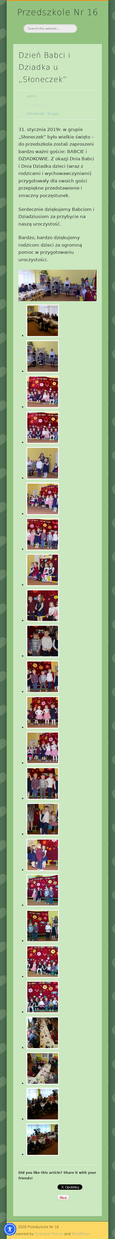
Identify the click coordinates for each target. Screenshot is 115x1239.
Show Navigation (88, 47)
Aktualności (36, 114)
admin (32, 96)
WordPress (81, 1234)
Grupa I (53, 114)
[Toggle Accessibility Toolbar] (10, 1229)
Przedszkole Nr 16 (57, 12)
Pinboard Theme (49, 1234)
